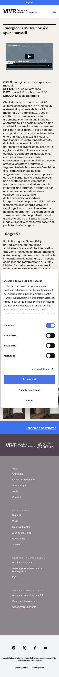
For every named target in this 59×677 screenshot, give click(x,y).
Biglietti (29, 2)
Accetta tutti (30, 379)
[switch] (50, 335)
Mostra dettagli (40, 369)
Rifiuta (29, 400)
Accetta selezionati (29, 390)
